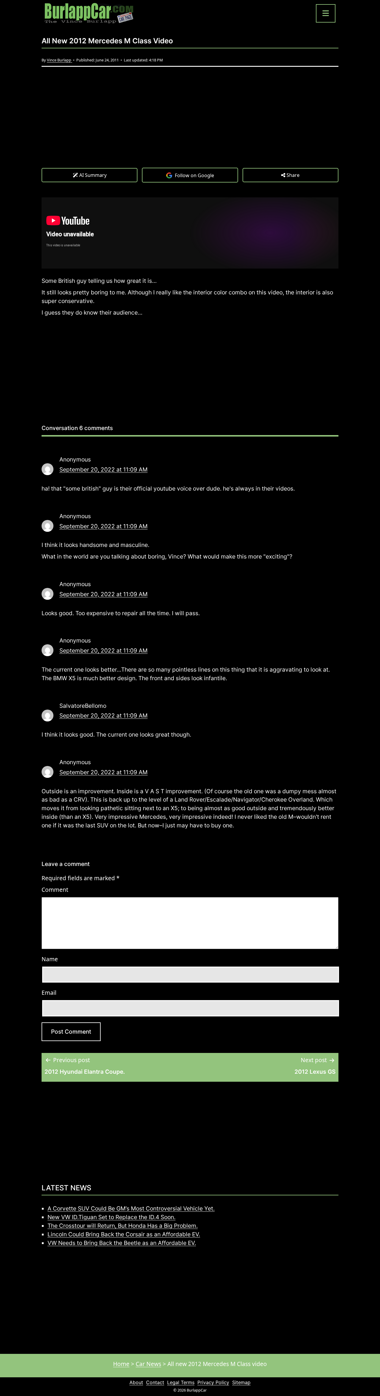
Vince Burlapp (59, 60)
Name (50, 959)
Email (49, 993)
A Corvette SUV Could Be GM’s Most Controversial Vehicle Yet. (131, 1208)
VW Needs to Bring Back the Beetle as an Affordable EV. (122, 1242)
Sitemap (241, 1382)
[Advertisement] (190, 123)
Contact (155, 1382)
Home (121, 1364)
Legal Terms (180, 1382)
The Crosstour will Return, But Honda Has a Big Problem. (123, 1225)
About (136, 1382)
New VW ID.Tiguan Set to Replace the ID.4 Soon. (111, 1217)
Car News (148, 1364)
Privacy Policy (213, 1382)
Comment (55, 890)
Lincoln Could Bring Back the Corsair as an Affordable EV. (124, 1234)
